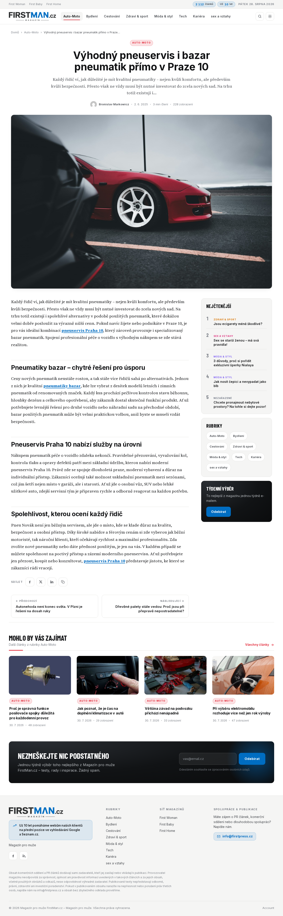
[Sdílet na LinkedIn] (52, 582)
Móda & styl (163, 16)
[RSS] (23, 856)
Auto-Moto (71, 16)
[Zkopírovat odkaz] (63, 582)
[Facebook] (13, 856)
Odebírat (218, 512)
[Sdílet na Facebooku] (29, 582)
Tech (183, 16)
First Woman (17, 4)
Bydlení (92, 16)
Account (268, 908)
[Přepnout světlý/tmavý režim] (270, 16)
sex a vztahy (221, 16)
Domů (15, 32)
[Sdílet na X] (40, 582)
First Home (53, 4)
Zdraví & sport (137, 16)
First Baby (35, 4)
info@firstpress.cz (237, 836)
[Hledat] (260, 16)
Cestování (112, 16)
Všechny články (257, 644)
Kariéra (199, 16)
